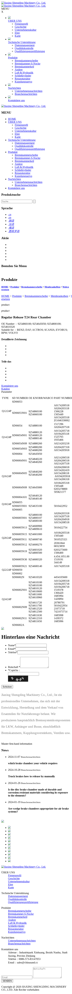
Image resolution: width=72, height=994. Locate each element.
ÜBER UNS (15, 20)
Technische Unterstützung (21, 42)
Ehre (17, 32)
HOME (12, 118)
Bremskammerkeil (24, 66)
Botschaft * (14, 667)
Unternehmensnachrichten (28, 91)
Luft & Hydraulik (24, 72)
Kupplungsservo (23, 81)
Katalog (5, 388)
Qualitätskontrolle (24, 48)
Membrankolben (52, 287)
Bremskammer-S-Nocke (27, 63)
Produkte (13, 57)
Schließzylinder (23, 75)
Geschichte (20, 26)
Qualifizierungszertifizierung (30, 51)
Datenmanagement (24, 45)
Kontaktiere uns (16, 100)
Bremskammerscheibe (26, 60)
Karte (18, 35)
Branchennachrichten (26, 94)
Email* (12, 648)
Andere (19, 69)
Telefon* (12, 652)
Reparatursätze (22, 78)
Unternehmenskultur (25, 29)
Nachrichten (14, 88)
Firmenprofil (21, 23)
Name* (12, 645)
